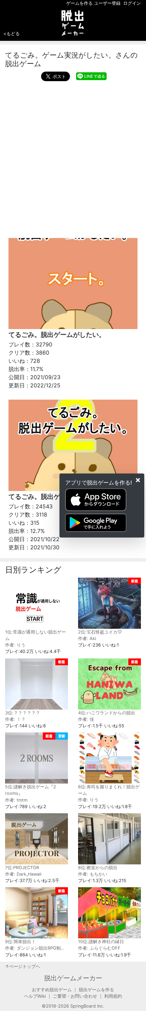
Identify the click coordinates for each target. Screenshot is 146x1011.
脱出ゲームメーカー (73, 978)
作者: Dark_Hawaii (23, 874)
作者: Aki (87, 638)
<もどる (11, 33)
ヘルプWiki (35, 996)
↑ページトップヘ (22, 966)
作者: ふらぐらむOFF (99, 948)
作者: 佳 (86, 719)
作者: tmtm (16, 800)
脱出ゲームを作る (96, 989)
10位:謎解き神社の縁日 (101, 941)
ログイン (132, 3)
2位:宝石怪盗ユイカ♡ (100, 632)
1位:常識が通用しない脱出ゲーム (35, 635)
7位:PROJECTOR (22, 867)
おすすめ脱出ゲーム (52, 989)
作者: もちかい (92, 874)
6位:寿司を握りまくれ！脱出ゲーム (109, 790)
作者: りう (15, 645)
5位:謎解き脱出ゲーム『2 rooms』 (30, 790)
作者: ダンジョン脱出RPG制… (35, 948)
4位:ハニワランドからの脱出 (106, 712)
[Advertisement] (73, 158)
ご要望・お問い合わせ (75, 996)
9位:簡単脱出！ (20, 941)
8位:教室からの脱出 (97, 867)
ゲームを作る (79, 3)
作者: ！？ (15, 719)
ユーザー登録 (107, 3)
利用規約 (113, 996)
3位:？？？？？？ (22, 712)
